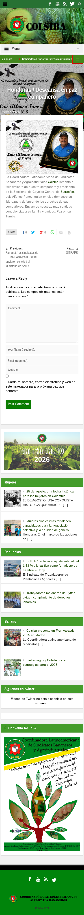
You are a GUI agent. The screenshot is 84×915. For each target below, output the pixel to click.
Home (5, 111)
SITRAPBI (72, 250)
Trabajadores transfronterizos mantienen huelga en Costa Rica (47, 59)
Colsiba (53, 182)
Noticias (16, 111)
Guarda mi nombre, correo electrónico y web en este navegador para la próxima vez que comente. (40, 386)
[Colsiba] (42, 25)
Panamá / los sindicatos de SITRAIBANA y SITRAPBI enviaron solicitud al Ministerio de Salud (22, 257)
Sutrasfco (67, 191)
